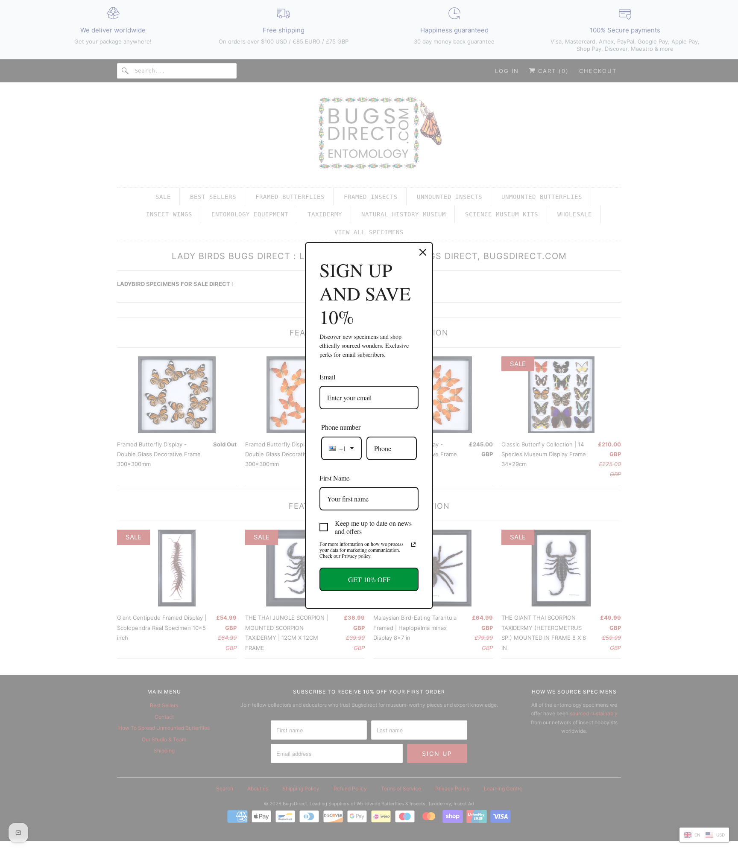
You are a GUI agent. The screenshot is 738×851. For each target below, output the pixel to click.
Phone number (340, 427)
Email (327, 376)
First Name (334, 477)
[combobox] (341, 448)
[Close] (423, 252)
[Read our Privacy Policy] (413, 544)
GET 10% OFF (369, 579)
